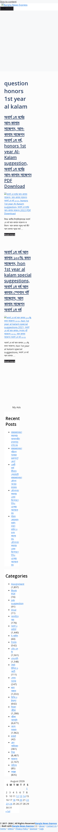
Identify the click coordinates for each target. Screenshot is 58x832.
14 (24, 796)
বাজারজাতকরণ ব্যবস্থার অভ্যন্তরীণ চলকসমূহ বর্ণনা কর (16, 439)
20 (20, 800)
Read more (9, 234)
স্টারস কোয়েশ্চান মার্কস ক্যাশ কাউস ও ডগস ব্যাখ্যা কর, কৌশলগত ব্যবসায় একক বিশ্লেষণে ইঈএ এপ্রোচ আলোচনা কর (15, 540)
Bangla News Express (46, 823)
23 (7, 803)
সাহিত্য (14, 765)
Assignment (17, 584)
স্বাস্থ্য (13, 771)
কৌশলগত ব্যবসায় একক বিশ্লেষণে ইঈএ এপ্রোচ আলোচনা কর (15, 502)
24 (10, 803)
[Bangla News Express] (14, 4)
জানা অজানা (13, 689)
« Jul (7, 811)
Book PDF (14, 592)
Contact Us (51, 826)
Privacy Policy (21, 828)
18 (14, 800)
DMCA (11, 828)
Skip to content (8, 1)
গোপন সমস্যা (13, 679)
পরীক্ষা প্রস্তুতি (14, 718)
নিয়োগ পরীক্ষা (13, 708)
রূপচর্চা (13, 736)
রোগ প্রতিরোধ (14, 744)
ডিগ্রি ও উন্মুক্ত (14, 699)
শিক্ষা (13, 752)
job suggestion (17, 602)
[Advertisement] (29, 41)
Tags (41, 828)
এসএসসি (14, 658)
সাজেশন (14, 758)
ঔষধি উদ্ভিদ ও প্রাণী (14, 668)
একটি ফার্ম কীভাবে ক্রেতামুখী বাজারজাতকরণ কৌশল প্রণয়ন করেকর (16, 476)
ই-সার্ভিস (14, 635)
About (42, 826)
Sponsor (33, 828)
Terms (3, 828)
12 (17, 796)
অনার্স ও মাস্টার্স (14, 627)
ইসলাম (13, 642)
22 (27, 800)
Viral (13, 609)
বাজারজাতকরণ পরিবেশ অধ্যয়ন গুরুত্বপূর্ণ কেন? (16, 455)
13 (20, 796)
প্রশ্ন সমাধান (13, 728)
